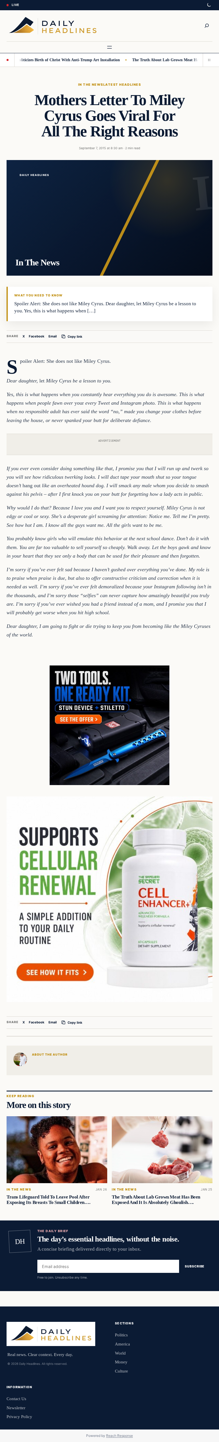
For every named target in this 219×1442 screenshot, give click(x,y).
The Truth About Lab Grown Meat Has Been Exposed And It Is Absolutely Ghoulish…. (156, 1199)
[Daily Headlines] (53, 26)
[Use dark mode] (208, 5)
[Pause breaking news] (207, 59)
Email (52, 336)
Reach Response (119, 1435)
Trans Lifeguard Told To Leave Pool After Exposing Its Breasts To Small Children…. (48, 1199)
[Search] (206, 25)
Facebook (36, 336)
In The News (90, 85)
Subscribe (194, 1266)
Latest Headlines (122, 85)
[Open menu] (109, 47)
